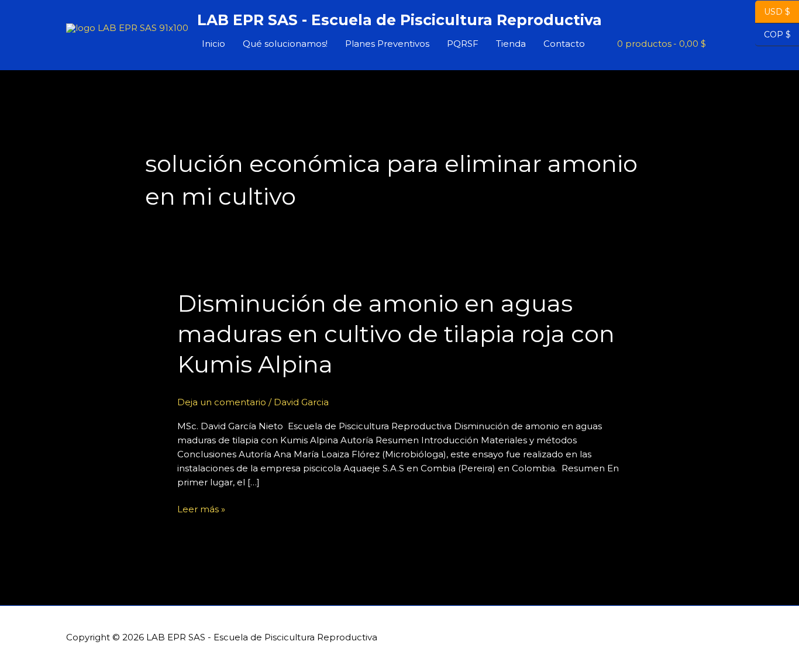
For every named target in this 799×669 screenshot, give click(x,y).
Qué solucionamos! (285, 43)
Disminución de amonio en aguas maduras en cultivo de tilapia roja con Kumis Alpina (396, 333)
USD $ (777, 11)
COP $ (773, 34)
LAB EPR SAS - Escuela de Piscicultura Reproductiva (399, 20)
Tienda (511, 43)
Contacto (564, 43)
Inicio (213, 43)
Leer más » (201, 508)
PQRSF (462, 43)
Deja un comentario (221, 402)
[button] (719, 43)
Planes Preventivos (387, 43)
